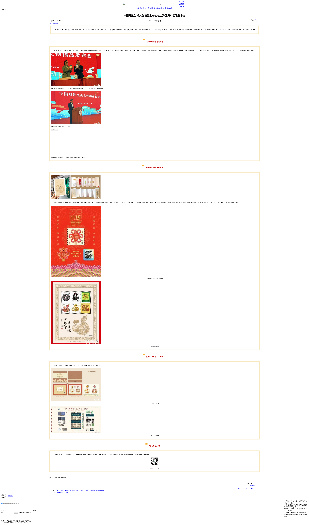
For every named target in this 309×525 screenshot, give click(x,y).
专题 (147, 8)
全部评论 (10, 496)
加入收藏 (181, 1)
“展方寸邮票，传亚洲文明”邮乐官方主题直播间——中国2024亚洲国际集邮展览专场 (80, 490)
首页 (138, 8)
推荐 (245, 488)
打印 (252, 488)
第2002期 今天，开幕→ (63, 492)
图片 (141, 8)
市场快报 (152, 8)
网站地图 (181, 3)
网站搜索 (181, 4)
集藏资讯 (169, 8)
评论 (239, 488)
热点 (144, 8)
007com (252, 485)
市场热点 (158, 8)
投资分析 (163, 8)
